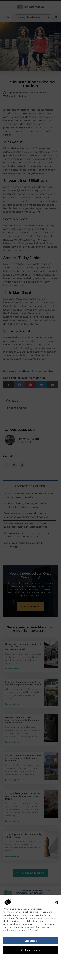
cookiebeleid (9, 930)
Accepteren (30, 940)
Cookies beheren (30, 950)
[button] (56, 902)
